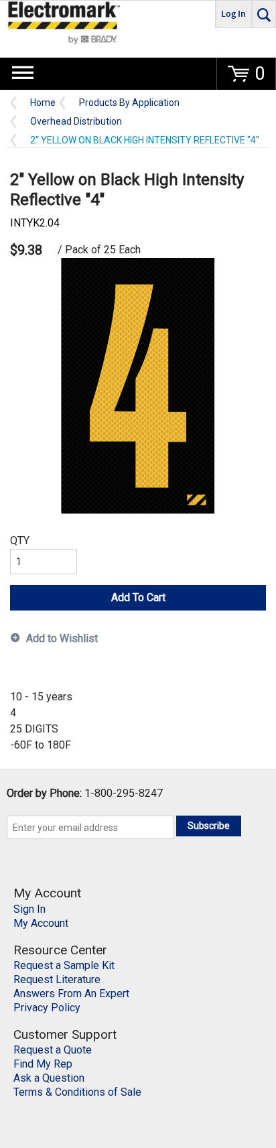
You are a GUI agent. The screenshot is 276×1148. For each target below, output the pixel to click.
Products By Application (129, 103)
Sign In (29, 909)
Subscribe (209, 825)
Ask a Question (48, 1078)
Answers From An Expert (71, 993)
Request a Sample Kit (64, 965)
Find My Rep (42, 1064)
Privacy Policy (46, 1007)
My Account (40, 923)
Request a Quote (52, 1049)
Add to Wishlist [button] (62, 638)
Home (43, 103)
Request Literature (56, 979)
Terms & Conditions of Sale (77, 1092)
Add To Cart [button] (138, 597)
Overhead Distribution (76, 122)
